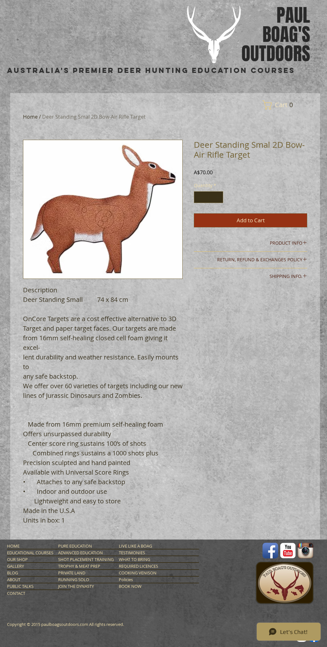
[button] (280, 105)
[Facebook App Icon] (270, 550)
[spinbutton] (208, 197)
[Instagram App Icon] (305, 550)
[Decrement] (199, 197)
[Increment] (218, 197)
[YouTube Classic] (288, 550)
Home (30, 116)
